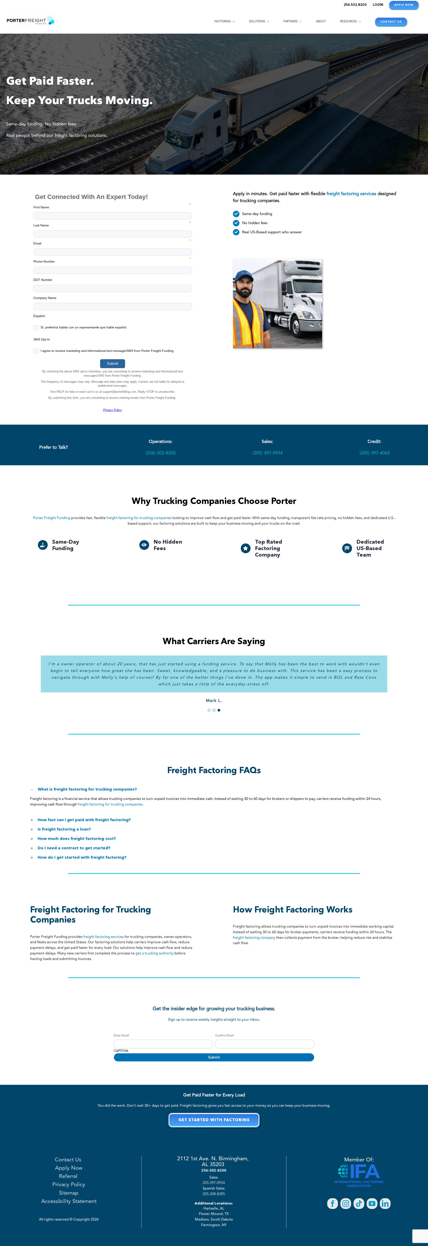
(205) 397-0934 (268, 452)
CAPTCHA (121, 1030)
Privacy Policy (68, 1165)
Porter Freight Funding (51, 518)
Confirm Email (224, 1016)
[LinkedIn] (385, 1183)
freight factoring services (103, 916)
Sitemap (68, 1173)
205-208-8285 (214, 1174)
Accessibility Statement (69, 1181)
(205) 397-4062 (375, 452)
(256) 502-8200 (161, 452)
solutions (80, 135)
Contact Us (69, 1140)
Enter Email (121, 1016)
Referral (69, 1156)
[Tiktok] (359, 1183)
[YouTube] (372, 1183)
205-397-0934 (214, 1163)
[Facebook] (332, 1183)
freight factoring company (254, 917)
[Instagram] (345, 1183)
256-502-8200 (213, 1150)
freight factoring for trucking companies (139, 518)
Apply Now (68, 1148)
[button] (214, 769)
